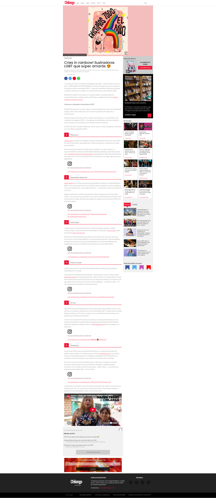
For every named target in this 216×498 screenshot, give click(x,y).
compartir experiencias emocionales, (80, 154)
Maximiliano (68, 183)
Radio (77, 3)
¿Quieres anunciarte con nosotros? (139, 495)
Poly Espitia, (111, 230)
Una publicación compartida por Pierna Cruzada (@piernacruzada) (91, 297)
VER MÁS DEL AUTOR (93, 452)
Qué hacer (93, 3)
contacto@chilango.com (106, 488)
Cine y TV (99, 3)
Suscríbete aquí (145, 68)
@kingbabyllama (98, 324)
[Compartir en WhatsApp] (78, 78)
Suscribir (93, 469)
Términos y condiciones (102, 495)
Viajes (104, 3)
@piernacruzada (70, 277)
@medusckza (104, 353)
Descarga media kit (85, 495)
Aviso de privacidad (119, 495)
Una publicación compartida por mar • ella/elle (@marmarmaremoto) (92, 171)
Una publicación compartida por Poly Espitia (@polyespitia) (88, 257)
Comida (87, 3)
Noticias (82, 3)
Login (145, 3)
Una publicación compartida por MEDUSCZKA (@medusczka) (89, 382)
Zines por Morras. (78, 233)
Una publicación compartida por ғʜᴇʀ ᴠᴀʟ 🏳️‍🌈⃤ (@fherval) (87, 339)
